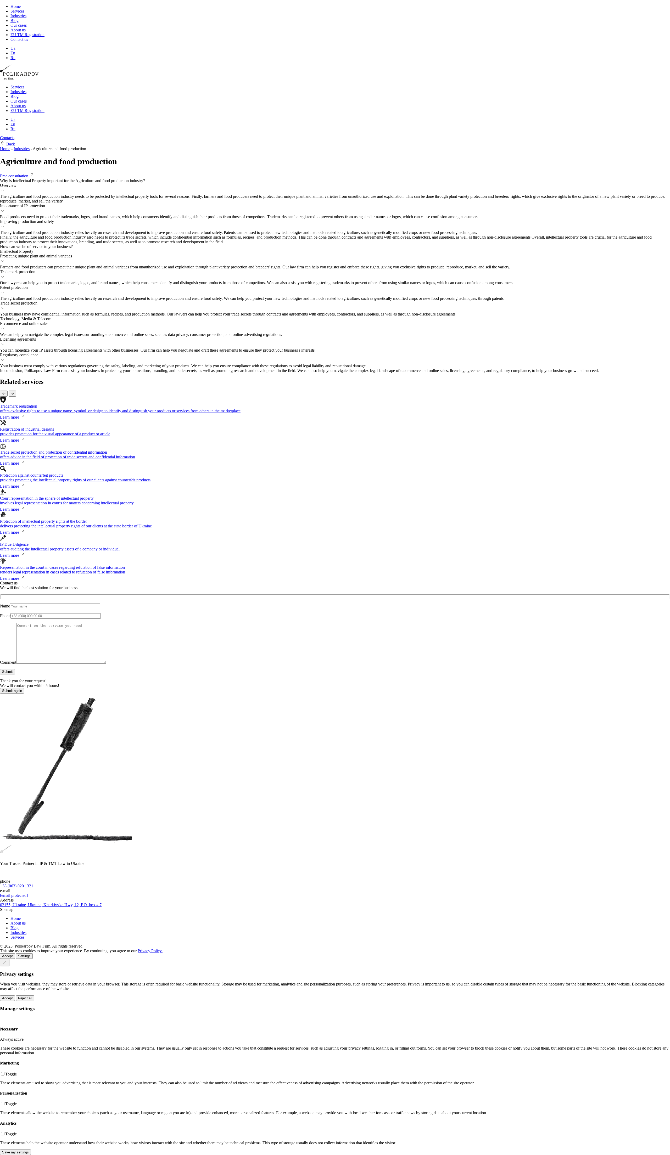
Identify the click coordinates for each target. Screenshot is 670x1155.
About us (18, 30)
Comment (8, 662)
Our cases (18, 25)
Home (15, 6)
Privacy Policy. (150, 951)
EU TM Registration (27, 34)
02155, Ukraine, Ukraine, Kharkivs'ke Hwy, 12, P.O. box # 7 (51, 905)
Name (5, 606)
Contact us (19, 39)
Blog (14, 20)
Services (17, 11)
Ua (12, 48)
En (12, 53)
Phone (5, 615)
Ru (12, 57)
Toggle (11, 1074)
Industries (18, 16)
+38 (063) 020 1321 (16, 886)
